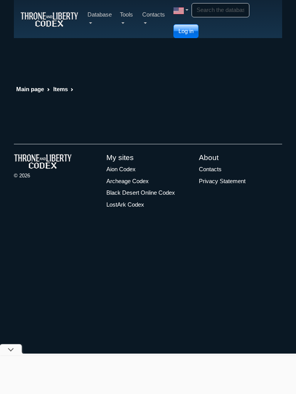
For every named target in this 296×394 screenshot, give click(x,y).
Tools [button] (126, 14)
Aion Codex (121, 169)
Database (99, 14)
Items (60, 89)
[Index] (49, 18)
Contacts (210, 169)
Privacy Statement (222, 181)
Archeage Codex (127, 181)
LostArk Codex (125, 204)
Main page (30, 89)
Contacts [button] (153, 14)
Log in (185, 31)
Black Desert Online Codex (140, 192)
